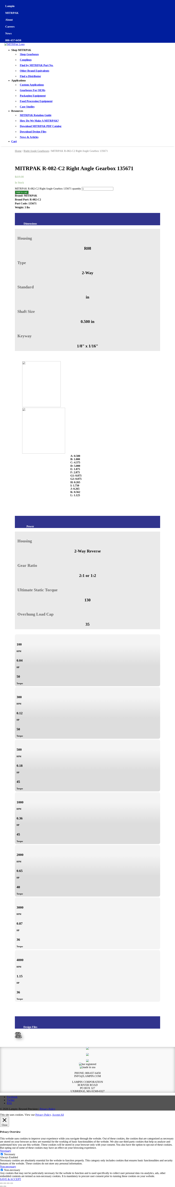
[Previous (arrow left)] (1, 1186)
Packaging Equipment (33, 95)
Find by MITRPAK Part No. (36, 65)
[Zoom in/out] (1, 1183)
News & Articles (29, 137)
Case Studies (27, 106)
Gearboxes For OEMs (32, 90)
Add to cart (21, 192)
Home (18, 150)
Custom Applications (32, 84)
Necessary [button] (5, 1150)
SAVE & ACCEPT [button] (10, 1179)
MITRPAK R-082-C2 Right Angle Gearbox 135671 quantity (48, 188)
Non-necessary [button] (8, 1166)
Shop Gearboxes (29, 54)
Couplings (26, 59)
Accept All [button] (58, 1114)
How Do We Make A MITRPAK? (39, 120)
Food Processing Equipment (36, 101)
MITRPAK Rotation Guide (35, 115)
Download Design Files (33, 131)
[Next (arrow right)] (4, 1186)
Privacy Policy (47, 1108)
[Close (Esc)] (11, 1183)
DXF (18, 1033)
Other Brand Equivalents (34, 70)
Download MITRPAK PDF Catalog (40, 126)
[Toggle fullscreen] (4, 1183)
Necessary (9, 1154)
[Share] (8, 1183)
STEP (18, 1036)
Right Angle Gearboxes (36, 150)
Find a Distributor (30, 76)
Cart (14, 141)
